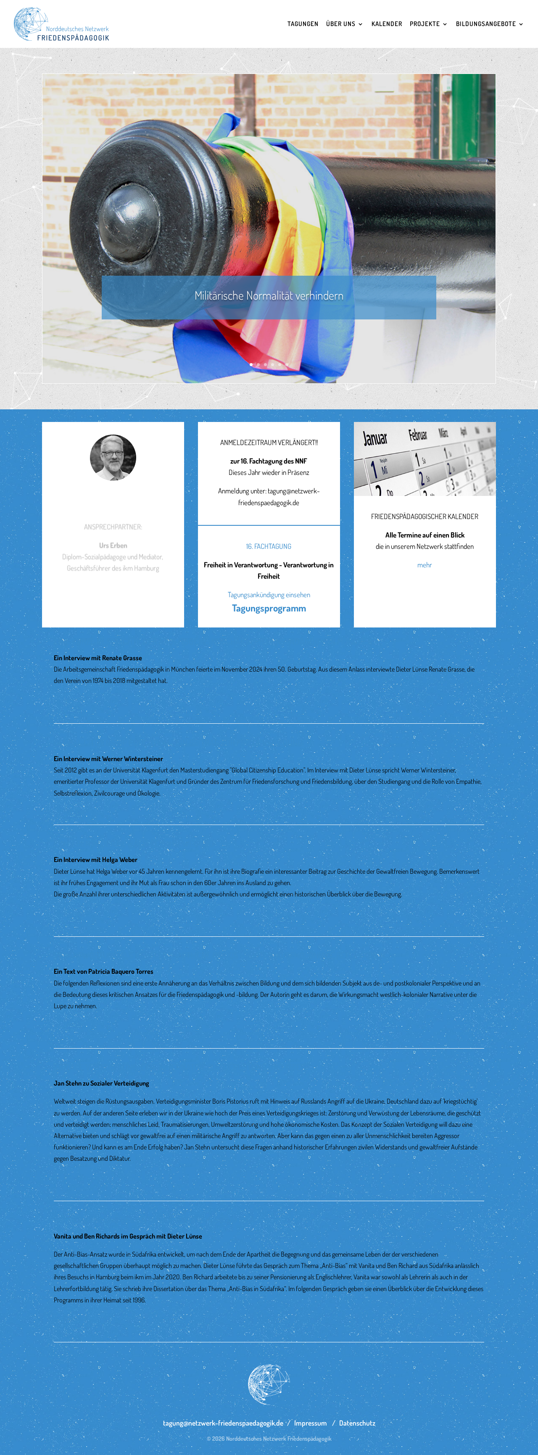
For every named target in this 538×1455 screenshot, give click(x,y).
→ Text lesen (71, 698)
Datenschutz (357, 1422)
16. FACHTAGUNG (268, 546)
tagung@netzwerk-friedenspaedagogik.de (223, 1422)
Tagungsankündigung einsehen (269, 594)
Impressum (310, 1422)
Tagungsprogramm (269, 607)
